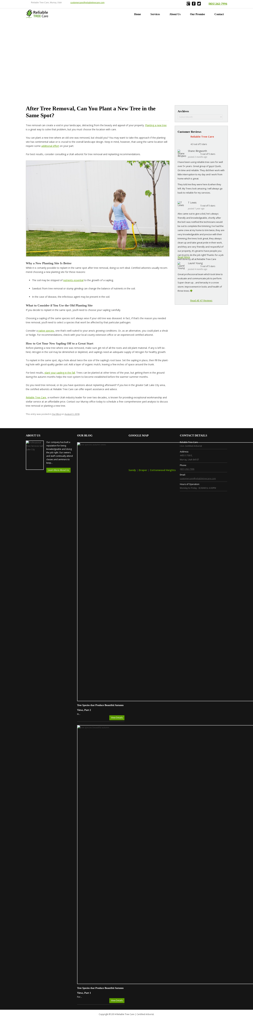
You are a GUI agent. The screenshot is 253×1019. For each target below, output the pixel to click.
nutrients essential (73, 280)
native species (46, 330)
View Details (117, 717)
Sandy (132, 470)
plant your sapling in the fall (60, 372)
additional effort (50, 146)
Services (155, 14)
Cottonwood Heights (163, 470)
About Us (175, 14)
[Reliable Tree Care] (37, 17)
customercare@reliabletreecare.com (87, 2)
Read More (184, 257)
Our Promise (197, 14)
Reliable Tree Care (36, 397)
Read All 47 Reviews (201, 300)
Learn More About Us (58, 470)
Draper (143, 470)
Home (137, 14)
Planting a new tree (156, 125)
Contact (219, 14)
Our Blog (56, 414)
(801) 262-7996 (218, 3)
